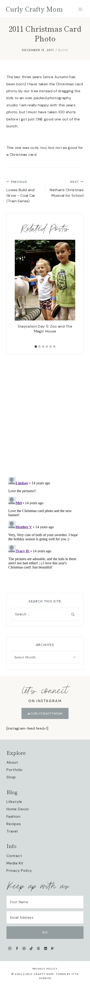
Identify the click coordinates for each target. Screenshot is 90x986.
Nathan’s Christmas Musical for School (67, 189)
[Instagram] (9, 948)
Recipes (13, 823)
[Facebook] (17, 948)
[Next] (69, 291)
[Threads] (38, 948)
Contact (14, 855)
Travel (12, 831)
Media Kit (15, 863)
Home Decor (17, 809)
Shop (11, 777)
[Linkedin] (45, 948)
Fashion (13, 816)
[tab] (36, 346)
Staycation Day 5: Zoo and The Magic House (45, 329)
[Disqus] (45, 412)
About (12, 762)
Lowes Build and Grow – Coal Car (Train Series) (21, 191)
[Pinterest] (24, 948)
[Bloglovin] (52, 948)
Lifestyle (14, 801)
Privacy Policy (19, 870)
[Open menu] (80, 9)
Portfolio (14, 769)
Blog (63, 50)
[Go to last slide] (21, 291)
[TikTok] (31, 948)
